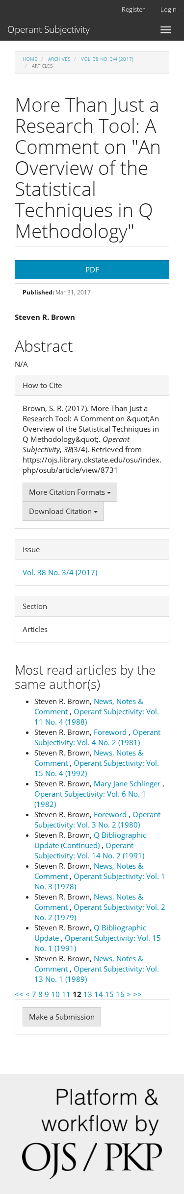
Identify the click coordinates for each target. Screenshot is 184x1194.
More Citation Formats (68, 492)
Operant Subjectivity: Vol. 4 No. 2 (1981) (97, 737)
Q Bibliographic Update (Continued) (90, 840)
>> (137, 994)
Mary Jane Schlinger (128, 783)
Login (168, 9)
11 (66, 994)
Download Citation (61, 511)
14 (98, 994)
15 (109, 994)
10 (55, 994)
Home (30, 58)
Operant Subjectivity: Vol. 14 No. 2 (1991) (89, 850)
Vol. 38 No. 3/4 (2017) (107, 58)
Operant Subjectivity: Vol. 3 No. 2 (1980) (97, 819)
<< (19, 994)
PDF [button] (92, 269)
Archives (59, 58)
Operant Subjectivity (48, 29)
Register (133, 9)
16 (120, 994)
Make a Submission (62, 1017)
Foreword (111, 732)
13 (87, 994)
